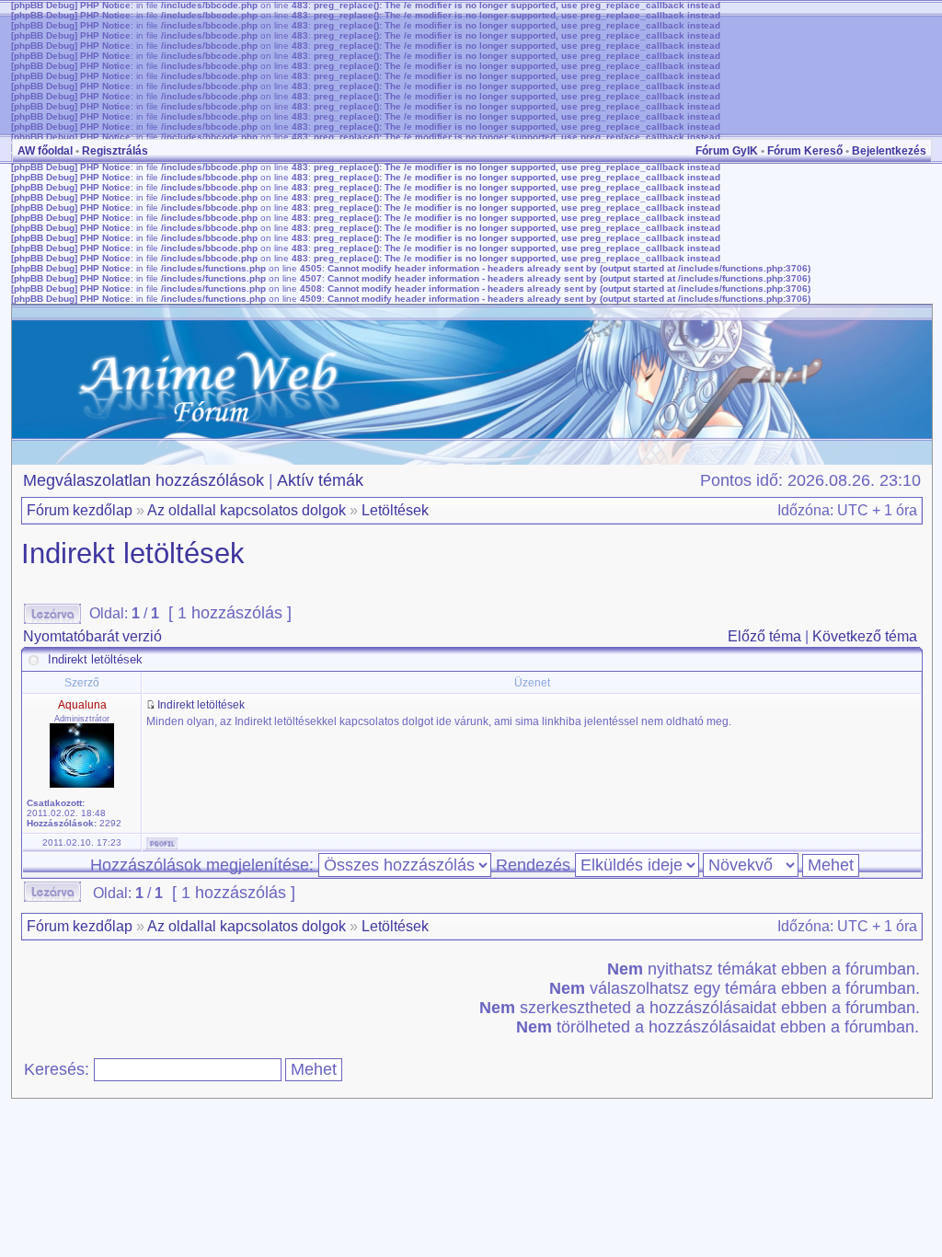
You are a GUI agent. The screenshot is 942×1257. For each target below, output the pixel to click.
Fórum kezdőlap (79, 510)
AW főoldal (45, 150)
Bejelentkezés (889, 150)
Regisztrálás (115, 150)
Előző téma (764, 636)
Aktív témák (320, 480)
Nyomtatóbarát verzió (92, 636)
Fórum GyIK (726, 150)
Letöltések (395, 510)
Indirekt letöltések (133, 553)
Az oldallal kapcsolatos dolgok (246, 510)
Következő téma (864, 636)
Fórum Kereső (805, 150)
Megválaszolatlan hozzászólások (143, 480)
